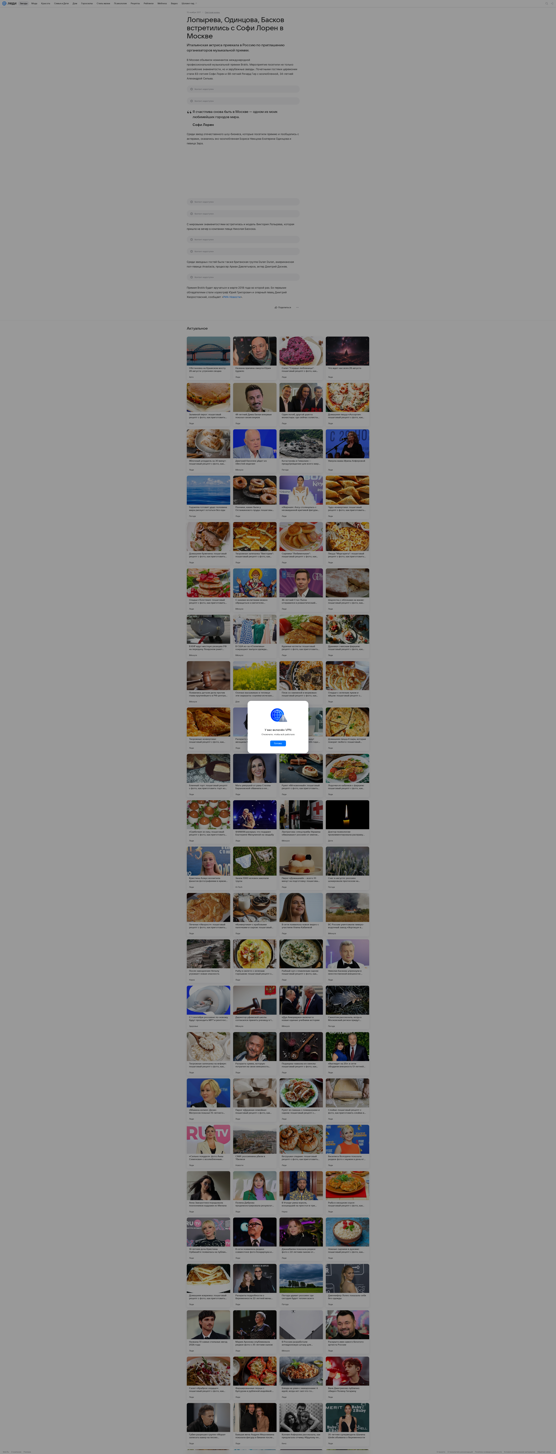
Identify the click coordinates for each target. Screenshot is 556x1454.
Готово (278, 743)
